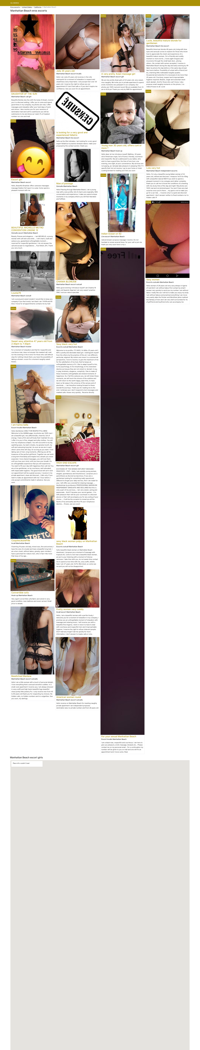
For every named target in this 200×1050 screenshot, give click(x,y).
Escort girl (16, 179)
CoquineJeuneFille (20, 540)
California (37, 7)
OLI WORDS (14, 3)
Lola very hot (153, 168)
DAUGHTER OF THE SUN (24, 94)
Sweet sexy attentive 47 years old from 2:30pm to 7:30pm (31, 342)
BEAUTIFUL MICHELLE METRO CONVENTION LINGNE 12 (27, 228)
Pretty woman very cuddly (70, 609)
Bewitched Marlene (21, 676)
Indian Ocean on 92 (111, 233)
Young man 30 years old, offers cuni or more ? (121, 146)
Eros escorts (15, 7)
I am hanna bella (19, 424)
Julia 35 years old (65, 71)
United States (27, 7)
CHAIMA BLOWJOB (66, 281)
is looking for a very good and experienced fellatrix (72, 133)
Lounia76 (16, 293)
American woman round (68, 697)
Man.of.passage (64, 183)
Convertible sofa (20, 592)
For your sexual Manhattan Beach (118, 736)
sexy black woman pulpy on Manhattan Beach (76, 542)
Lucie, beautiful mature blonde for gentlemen (163, 41)
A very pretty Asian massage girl (118, 74)
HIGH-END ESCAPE (66, 462)
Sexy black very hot (66, 344)
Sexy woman (152, 279)
